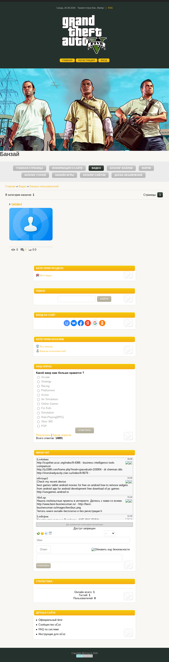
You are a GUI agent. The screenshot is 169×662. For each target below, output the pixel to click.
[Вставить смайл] (42, 533)
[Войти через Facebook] (81, 323)
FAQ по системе (49, 629)
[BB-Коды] (46, 533)
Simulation (47, 412)
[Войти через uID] (67, 323)
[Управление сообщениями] (50, 533)
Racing (45, 386)
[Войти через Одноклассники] (102, 323)
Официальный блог (51, 619)
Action (45, 394)
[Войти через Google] (95, 323)
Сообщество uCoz (50, 624)
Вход (104, 60)
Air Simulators (49, 399)
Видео (22, 186)
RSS (110, 8)
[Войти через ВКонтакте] (74, 323)
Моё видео (46, 275)
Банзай (9, 154)
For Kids (46, 408)
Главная (67, 60)
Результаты (43, 435)
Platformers (48, 390)
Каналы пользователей (44, 186)
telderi (17, 204)
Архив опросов (62, 435)
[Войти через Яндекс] (88, 323)
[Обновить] (38, 533)
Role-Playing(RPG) (52, 417)
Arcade (45, 377)
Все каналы (46, 346)
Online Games (49, 403)
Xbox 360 (47, 421)
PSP (44, 426)
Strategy (46, 381)
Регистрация (86, 60)
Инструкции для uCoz (52, 634)
